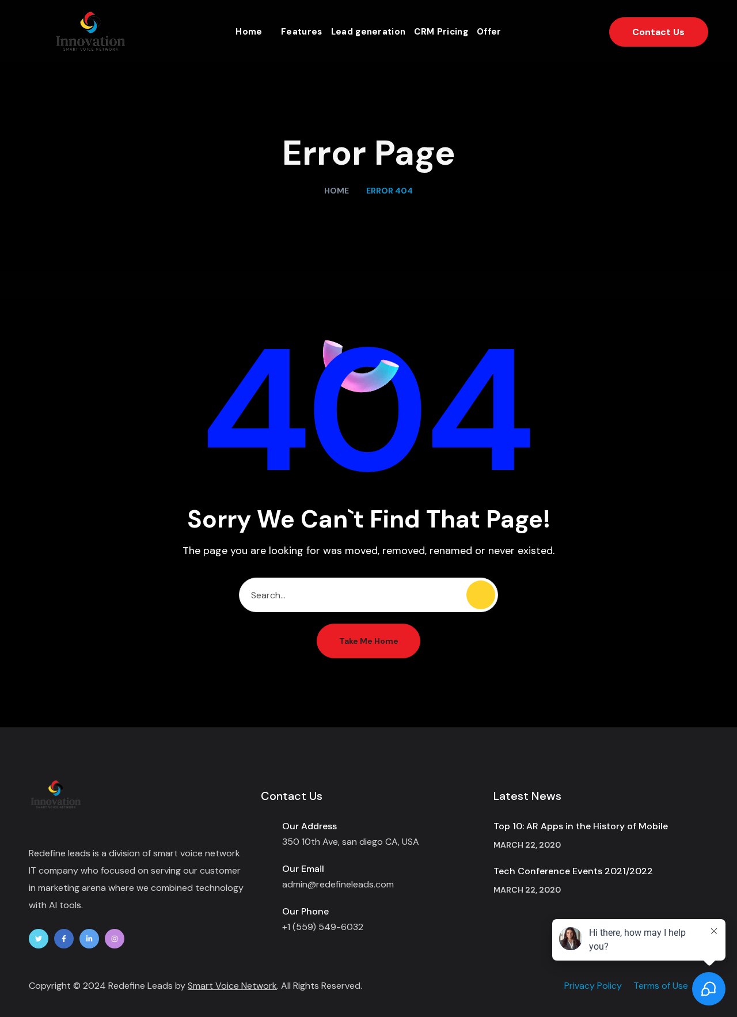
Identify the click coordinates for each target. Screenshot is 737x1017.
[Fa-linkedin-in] (89, 938)
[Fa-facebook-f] (64, 938)
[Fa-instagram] (114, 938)
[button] (658, 32)
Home (336, 190)
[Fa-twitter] (38, 938)
